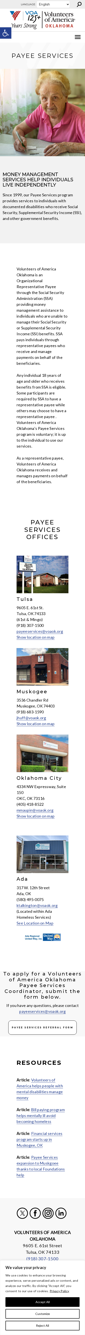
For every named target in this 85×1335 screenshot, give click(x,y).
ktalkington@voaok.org (37, 905)
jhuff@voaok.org (31, 717)
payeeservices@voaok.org (40, 631)
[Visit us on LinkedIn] (60, 1213)
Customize (42, 1314)
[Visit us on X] (22, 1213)
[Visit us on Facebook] (35, 1213)
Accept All (43, 1302)
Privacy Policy (59, 1291)
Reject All (42, 1325)
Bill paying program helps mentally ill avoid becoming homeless (41, 1115)
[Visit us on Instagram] (48, 1213)
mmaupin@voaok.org (35, 810)
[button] (5, 33)
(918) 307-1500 (42, 1258)
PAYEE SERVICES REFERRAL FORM (42, 1027)
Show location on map (35, 637)
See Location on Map (35, 923)
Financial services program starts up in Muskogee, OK (40, 1139)
